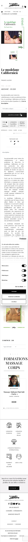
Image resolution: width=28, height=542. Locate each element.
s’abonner (18, 524)
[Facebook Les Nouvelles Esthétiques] (9, 503)
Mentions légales (13, 533)
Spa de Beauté (14, 507)
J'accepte (14, 291)
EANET (16, 539)
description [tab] (5, 152)
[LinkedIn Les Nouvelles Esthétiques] (19, 503)
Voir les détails (19, 286)
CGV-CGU (21, 536)
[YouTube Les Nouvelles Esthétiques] (14, 503)
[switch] (24, 270)
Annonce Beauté (14, 514)
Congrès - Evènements (14, 511)
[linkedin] (18, 141)
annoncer (10, 524)
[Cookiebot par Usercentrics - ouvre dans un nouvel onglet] (19, 239)
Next (2, 323)
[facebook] (11, 141)
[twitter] (14, 141)
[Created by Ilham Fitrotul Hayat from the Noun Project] (21, 6)
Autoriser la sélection (14, 296)
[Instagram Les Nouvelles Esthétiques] (11, 503)
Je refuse (14, 301)
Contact (14, 521)
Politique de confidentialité (8, 536)
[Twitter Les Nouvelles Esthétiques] (16, 503)
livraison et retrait (21, 133)
